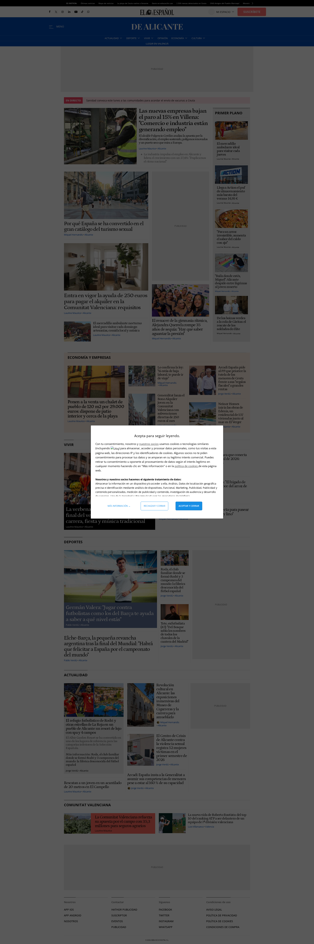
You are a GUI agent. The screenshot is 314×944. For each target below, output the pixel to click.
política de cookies (186, 466)
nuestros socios (149, 444)
